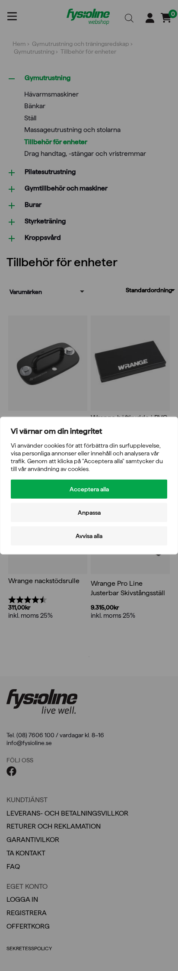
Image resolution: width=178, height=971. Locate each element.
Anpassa (89, 512)
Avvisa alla (89, 535)
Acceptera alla (89, 489)
